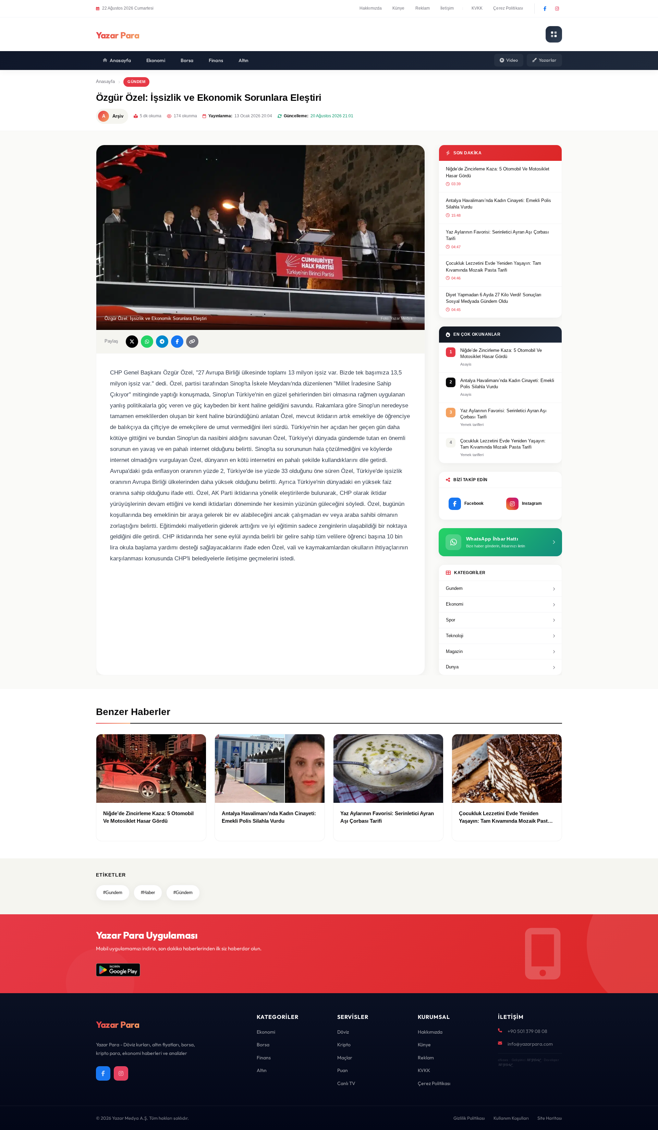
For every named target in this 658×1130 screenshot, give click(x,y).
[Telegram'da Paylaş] (162, 341)
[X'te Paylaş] (132, 341)
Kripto (344, 1045)
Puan (342, 1070)
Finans (216, 60)
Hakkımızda (371, 8)
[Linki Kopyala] (192, 341)
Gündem (136, 82)
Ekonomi (155, 60)
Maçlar (344, 1058)
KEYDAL (533, 1060)
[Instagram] (557, 8)
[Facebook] (545, 8)
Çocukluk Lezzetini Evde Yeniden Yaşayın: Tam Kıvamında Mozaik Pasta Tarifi (493, 267)
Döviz (343, 1032)
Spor (450, 619)
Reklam (422, 8)
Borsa (187, 60)
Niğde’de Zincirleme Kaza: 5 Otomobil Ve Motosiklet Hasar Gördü (497, 172)
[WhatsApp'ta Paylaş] (147, 341)
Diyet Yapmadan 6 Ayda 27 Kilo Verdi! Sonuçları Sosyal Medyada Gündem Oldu (493, 298)
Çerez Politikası (508, 8)
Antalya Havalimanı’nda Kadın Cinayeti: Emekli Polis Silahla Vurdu (498, 204)
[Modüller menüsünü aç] (554, 34)
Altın (244, 60)
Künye (398, 8)
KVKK (477, 8)
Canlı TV (346, 1083)
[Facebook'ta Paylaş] (177, 341)
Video (512, 60)
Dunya (452, 666)
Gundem (454, 588)
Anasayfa (120, 60)
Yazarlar (548, 60)
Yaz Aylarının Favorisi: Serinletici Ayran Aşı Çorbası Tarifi (497, 235)
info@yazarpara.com (530, 1044)
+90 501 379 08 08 (527, 1031)
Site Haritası (549, 1118)
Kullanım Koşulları (511, 1118)
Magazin (454, 651)
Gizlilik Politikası (469, 1118)
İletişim (447, 8)
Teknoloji (454, 635)
